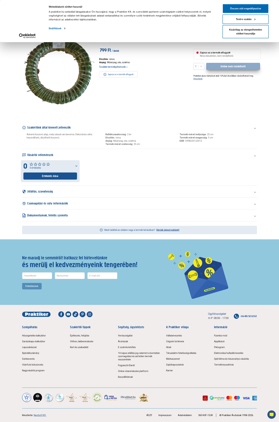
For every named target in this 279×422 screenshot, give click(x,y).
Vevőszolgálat (125, 335)
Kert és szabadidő (79, 347)
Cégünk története (175, 341)
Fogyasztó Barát (126, 365)
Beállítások (55, 28)
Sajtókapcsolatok (175, 364)
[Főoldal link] (36, 314)
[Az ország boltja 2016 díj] (71, 397)
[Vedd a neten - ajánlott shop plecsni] (111, 397)
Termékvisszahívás (224, 364)
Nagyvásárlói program (33, 370)
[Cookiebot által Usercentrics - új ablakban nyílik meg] (27, 35)
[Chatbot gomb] (271, 414)
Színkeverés (28, 359)
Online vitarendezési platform (133, 371)
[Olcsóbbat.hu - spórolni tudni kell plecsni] (128, 397)
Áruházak (123, 341)
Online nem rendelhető (233, 66)
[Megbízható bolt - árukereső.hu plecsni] (97, 397)
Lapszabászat (29, 347)
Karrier (169, 370)
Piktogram (219, 347)
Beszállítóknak (125, 377)
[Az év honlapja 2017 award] (85, 397)
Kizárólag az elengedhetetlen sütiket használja (245, 31)
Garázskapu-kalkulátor (33, 341)
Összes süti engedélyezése (245, 8)
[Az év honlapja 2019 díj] (59, 397)
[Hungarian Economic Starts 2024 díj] (26, 397)
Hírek (168, 347)
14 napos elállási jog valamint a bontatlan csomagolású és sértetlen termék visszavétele (139, 356)
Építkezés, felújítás (79, 335)
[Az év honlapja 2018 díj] (48, 397)
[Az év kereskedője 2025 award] (144, 397)
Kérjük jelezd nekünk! (167, 230)
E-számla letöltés (127, 347)
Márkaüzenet (173, 359)
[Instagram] (90, 314)
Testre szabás (244, 19)
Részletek (197, 79)
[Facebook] (61, 314)
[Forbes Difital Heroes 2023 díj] (37, 397)
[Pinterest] (82, 314)
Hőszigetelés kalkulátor (34, 335)
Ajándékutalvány (30, 353)
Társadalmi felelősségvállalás (181, 353)
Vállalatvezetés (174, 335)
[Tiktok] (75, 314)
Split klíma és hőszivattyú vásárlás (231, 359)
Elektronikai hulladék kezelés (228, 353)
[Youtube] (68, 314)
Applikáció (219, 341)
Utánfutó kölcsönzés (32, 364)
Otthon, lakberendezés (81, 341)
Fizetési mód (220, 335)
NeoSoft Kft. (40, 415)
